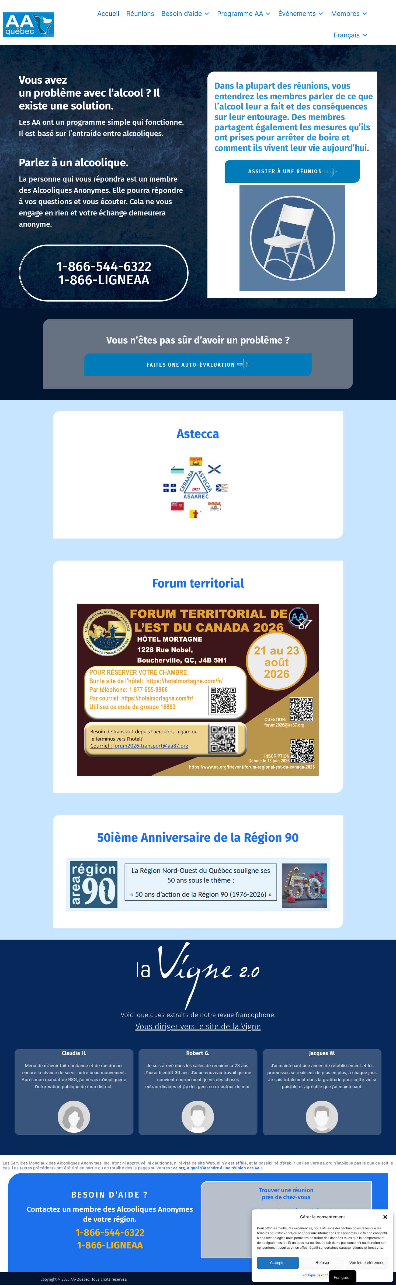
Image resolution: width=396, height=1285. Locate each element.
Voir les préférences (366, 1262)
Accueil (108, 13)
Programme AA (240, 13)
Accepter (278, 1262)
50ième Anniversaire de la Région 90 (198, 837)
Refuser (322, 1262)
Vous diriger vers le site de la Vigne (198, 1026)
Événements (297, 13)
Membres (345, 13)
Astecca (198, 434)
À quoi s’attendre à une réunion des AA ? (224, 1168)
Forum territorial (198, 583)
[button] (385, 1217)
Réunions (140, 13)
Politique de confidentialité (323, 1275)
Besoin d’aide (181, 13)
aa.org (179, 1168)
